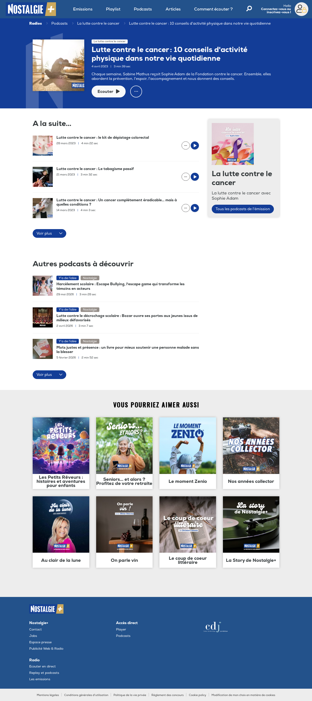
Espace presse (40, 642)
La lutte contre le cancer (98, 23)
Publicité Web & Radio (46, 649)
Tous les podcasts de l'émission (243, 209)
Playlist (113, 9)
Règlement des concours (167, 695)
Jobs (33, 636)
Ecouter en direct (42, 666)
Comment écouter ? (213, 9)
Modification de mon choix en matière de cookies (243, 695)
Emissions (83, 9)
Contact (35, 629)
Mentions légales (48, 695)
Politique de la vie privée (130, 695)
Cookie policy (197, 695)
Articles (173, 9)
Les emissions (39, 679)
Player (121, 629)
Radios (35, 23)
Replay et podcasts (44, 673)
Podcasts (143, 9)
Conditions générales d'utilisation (86, 695)
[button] (49, 233)
